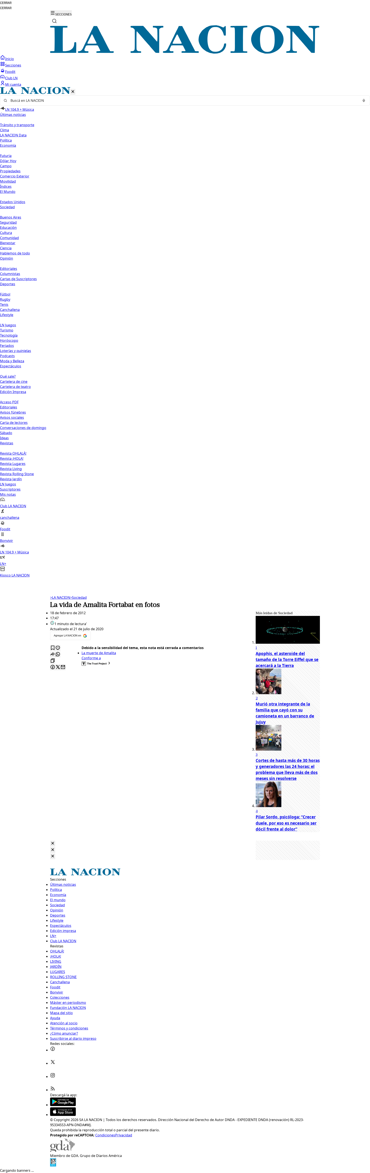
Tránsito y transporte (17, 125)
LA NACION (60, 597)
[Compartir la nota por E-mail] (63, 667)
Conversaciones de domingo (23, 427)
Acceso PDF (9, 402)
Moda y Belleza (12, 361)
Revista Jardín (11, 479)
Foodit (10, 71)
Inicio (9, 58)
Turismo (6, 330)
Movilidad (8, 181)
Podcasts (7, 356)
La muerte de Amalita (99, 653)
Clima (4, 130)
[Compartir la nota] (52, 654)
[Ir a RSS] (52, 1089)
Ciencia (6, 248)
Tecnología (9, 335)
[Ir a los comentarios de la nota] (57, 648)
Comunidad (9, 237)
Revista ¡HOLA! (11, 458)
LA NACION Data (13, 135)
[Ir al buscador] (54, 21)
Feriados (7, 345)
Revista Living (11, 468)
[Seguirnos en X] (52, 1063)
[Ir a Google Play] (63, 1104)
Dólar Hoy (8, 160)
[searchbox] (183, 100)
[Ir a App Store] (63, 1114)
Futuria (6, 155)
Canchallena (10, 309)
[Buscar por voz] (364, 100)
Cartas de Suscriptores (18, 279)
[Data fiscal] (53, 1165)
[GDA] (62, 1150)
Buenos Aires (10, 217)
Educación (8, 227)
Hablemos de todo (15, 253)
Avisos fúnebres (13, 412)
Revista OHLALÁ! (13, 453)
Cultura (6, 232)
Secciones (13, 65)
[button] (185, 332)
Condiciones (105, 1135)
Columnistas (10, 273)
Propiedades (10, 171)
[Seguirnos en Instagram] (52, 1076)
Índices (6, 186)
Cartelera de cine (13, 381)
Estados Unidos (12, 202)
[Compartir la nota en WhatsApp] (57, 654)
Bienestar (7, 243)
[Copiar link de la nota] (52, 661)
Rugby (5, 299)
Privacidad (123, 1135)
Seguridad (8, 222)
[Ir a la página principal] (185, 52)
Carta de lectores (14, 422)
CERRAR (6, 2)
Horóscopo (9, 340)
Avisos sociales (12, 417)
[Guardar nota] (52, 648)
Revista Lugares (12, 463)
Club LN (11, 78)
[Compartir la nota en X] (57, 667)
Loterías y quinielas (15, 350)
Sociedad (78, 597)
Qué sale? (8, 376)
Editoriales (8, 268)
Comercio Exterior (14, 176)
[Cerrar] (72, 92)
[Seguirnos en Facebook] (52, 1050)
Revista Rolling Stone (17, 474)
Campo (6, 166)
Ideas (4, 438)
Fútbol (5, 294)
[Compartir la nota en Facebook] (52, 667)
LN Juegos (8, 325)
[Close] (52, 843)
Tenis (4, 304)
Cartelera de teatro (15, 386)
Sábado (6, 432)
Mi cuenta (13, 84)
